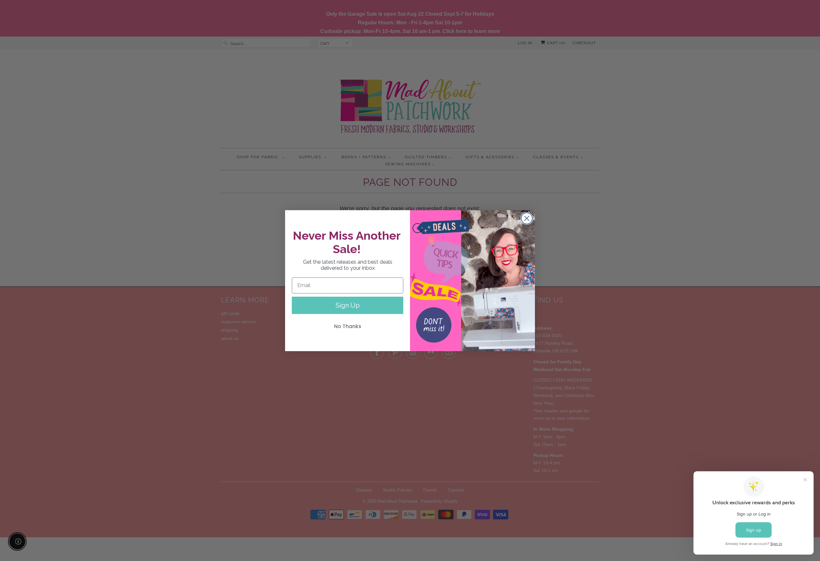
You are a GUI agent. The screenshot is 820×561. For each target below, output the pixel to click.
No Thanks (347, 326)
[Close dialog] (526, 218)
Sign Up (348, 305)
